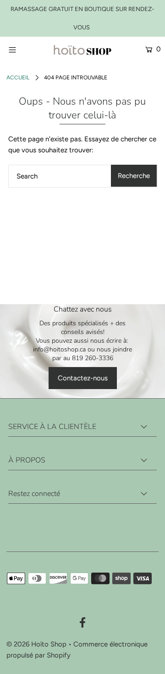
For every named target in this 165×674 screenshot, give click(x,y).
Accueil (17, 77)
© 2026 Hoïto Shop (36, 644)
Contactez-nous (83, 378)
